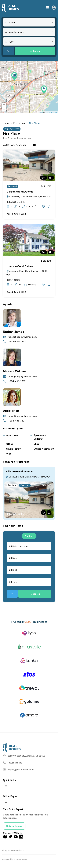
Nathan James (13, 332)
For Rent (12, 485)
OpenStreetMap (51, 112)
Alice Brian (11, 411)
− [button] (4, 109)
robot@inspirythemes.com (22, 336)
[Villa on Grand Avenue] (44, 89)
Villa (8, 453)
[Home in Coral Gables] (14, 76)
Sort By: (6, 145)
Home (6, 123)
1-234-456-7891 (16, 420)
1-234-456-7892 (17, 381)
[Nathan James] (12, 318)
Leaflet (40, 112)
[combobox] (29, 22)
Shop (37, 443)
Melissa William (14, 371)
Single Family (13, 448)
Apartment (12, 435)
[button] (48, 7)
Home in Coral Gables (20, 266)
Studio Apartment (44, 448)
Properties (19, 123)
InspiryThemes (20, 859)
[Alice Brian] (12, 397)
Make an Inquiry (14, 826)
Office (9, 443)
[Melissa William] (12, 357)
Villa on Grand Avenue (20, 191)
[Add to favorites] (43, 206)
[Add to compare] (49, 206)
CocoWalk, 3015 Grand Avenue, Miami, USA (30, 196)
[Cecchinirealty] (10, 7)
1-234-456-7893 (17, 341)
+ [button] (4, 105)
